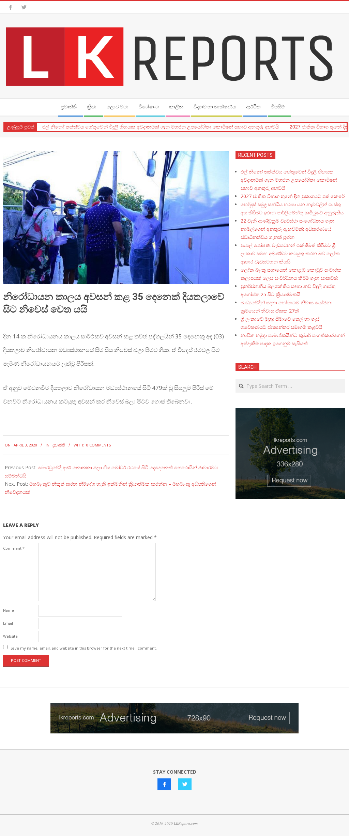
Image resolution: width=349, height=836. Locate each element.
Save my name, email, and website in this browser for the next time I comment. (84, 647)
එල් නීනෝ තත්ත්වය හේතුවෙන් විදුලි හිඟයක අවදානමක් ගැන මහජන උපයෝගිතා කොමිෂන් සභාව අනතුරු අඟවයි (160, 127)
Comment (14, 548)
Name (8, 610)
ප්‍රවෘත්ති (58, 444)
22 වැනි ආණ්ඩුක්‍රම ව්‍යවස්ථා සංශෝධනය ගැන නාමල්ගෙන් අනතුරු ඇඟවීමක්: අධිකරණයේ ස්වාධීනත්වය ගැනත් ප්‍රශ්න (287, 228)
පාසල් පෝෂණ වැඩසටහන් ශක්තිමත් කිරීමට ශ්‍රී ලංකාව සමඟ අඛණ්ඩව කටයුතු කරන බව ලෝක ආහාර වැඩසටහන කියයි (290, 253)
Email (8, 623)
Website (10, 636)
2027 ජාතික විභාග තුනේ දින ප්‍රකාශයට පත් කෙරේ (293, 196)
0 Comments (98, 444)
